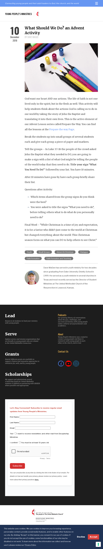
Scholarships (18, 374)
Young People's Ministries (18, 13)
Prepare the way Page (61, 129)
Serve (11, 333)
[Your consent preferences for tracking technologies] (98, 544)
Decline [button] (81, 537)
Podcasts (62, 315)
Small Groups (44, 252)
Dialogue (84, 252)
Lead (10, 315)
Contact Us (63, 351)
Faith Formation (33, 258)
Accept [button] (93, 537)
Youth (29, 252)
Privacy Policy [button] (30, 545)
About (60, 334)
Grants (12, 354)
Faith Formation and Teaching (59, 258)
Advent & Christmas (65, 252)
